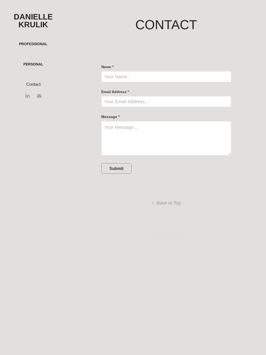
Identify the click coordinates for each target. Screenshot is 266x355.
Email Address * (115, 92)
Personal (33, 64)
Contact (33, 84)
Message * (110, 117)
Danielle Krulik (34, 20)
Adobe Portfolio (175, 239)
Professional (33, 44)
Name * (107, 67)
